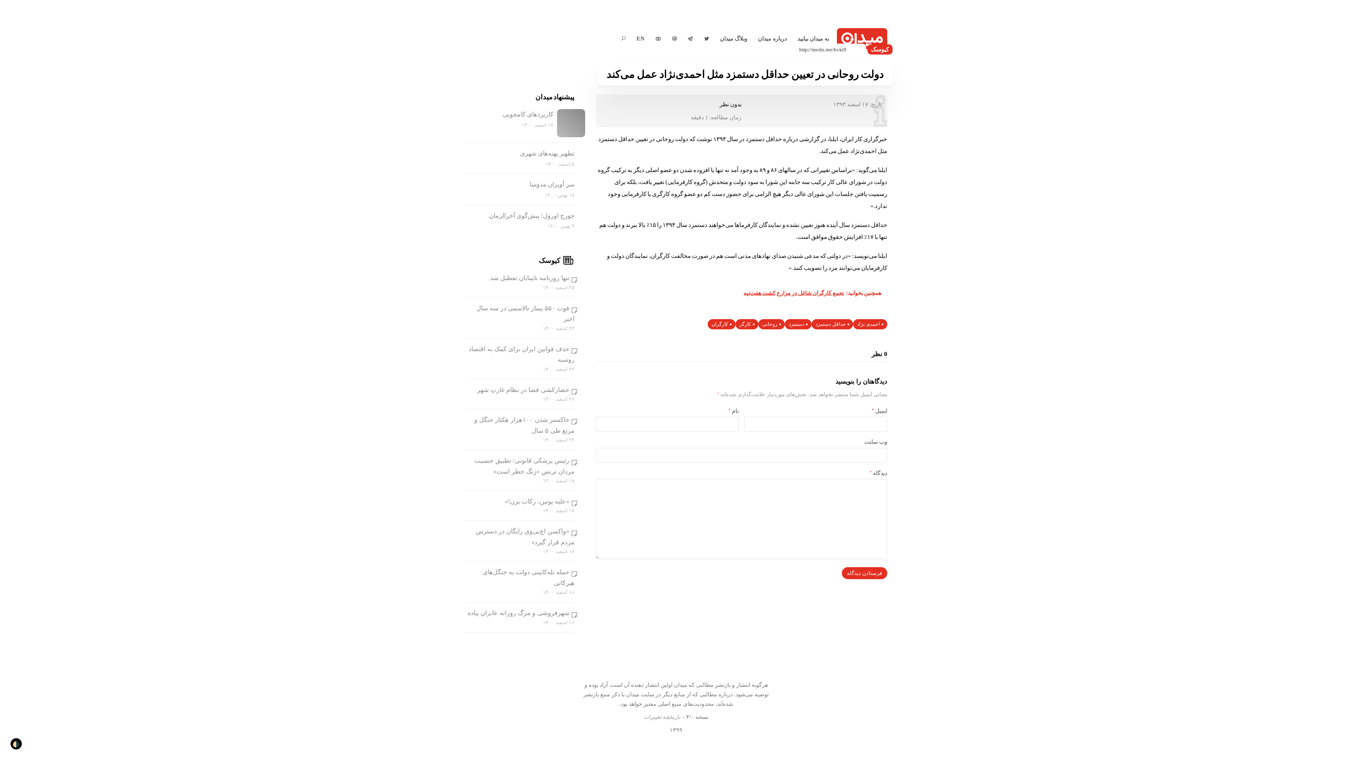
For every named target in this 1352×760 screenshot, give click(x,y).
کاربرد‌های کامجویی (528, 114)
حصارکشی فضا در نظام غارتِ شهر (523, 389)
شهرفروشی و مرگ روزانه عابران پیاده (518, 612)
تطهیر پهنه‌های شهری (547, 153)
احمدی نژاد (868, 324)
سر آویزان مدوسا (552, 184)
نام (733, 411)
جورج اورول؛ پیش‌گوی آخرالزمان (532, 215)
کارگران (720, 324)
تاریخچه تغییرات (662, 717)
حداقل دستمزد (830, 324)
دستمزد (796, 324)
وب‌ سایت (875, 442)
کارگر (745, 324)
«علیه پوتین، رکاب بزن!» (537, 501)
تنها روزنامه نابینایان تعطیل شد (529, 277)
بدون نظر (730, 104)
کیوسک (880, 49)
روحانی (769, 324)
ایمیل (879, 411)
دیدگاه (878, 473)
